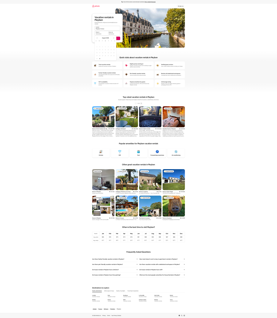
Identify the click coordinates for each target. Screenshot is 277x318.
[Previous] (136, 103)
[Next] (141, 103)
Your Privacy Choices (116, 315)
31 (99, 58)
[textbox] (101, 34)
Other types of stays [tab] (109, 291)
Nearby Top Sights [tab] (120, 291)
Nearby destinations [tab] (97, 291)
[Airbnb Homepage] (96, 6)
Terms (108, 315)
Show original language (150, 2)
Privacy (104, 315)
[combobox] (107, 29)
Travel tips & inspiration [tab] (132, 291)
